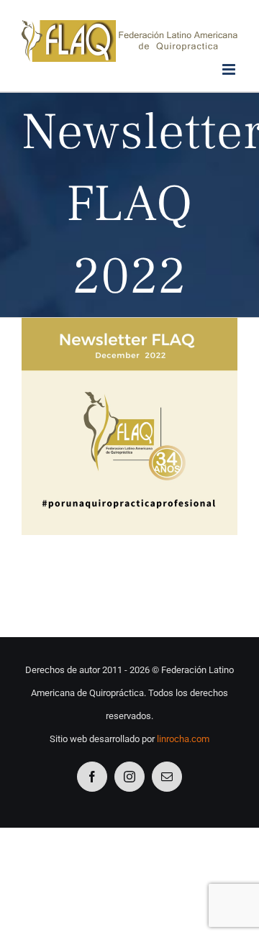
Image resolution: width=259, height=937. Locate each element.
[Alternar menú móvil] (229, 69)
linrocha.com (183, 738)
